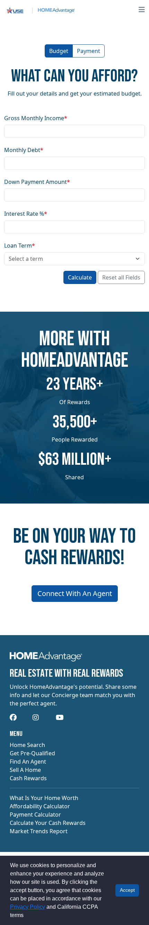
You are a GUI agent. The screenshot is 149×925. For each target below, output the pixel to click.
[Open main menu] (142, 10)
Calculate (80, 277)
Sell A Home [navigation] (25, 770)
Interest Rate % (25, 213)
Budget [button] (58, 51)
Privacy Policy (27, 907)
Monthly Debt (23, 150)
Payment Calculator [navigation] (35, 814)
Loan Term (19, 245)
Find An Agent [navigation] (28, 761)
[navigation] (46, 658)
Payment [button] (88, 51)
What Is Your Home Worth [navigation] (44, 798)
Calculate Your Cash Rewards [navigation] (48, 823)
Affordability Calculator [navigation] (40, 806)
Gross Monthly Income (35, 118)
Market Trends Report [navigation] (39, 831)
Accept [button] (127, 890)
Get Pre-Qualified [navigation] (32, 753)
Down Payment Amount (37, 182)
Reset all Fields (121, 277)
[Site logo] (39, 10)
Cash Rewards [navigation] (28, 778)
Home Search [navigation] (27, 745)
